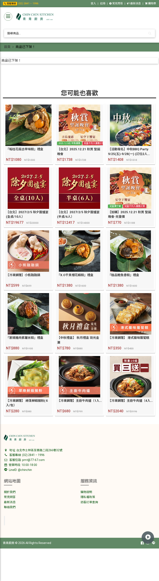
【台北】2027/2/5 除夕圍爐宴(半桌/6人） (78, 214)
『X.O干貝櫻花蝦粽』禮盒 (75, 275)
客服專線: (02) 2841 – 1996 (27, 455)
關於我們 (10, 492)
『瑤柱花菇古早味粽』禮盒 (24, 149)
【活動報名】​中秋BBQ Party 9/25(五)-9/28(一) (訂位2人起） (130, 151)
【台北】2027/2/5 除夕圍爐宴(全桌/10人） (27, 214)
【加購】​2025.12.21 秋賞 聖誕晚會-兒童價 (129, 214)
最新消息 (135, 3)
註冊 (102, 3)
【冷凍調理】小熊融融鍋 (23, 275)
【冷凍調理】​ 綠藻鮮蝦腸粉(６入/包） (27, 403)
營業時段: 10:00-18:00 (22, 465)
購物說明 (86, 492)
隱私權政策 (88, 497)
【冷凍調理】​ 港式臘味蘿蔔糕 (128, 338)
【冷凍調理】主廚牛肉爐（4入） (130, 401)
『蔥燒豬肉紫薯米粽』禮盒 (24, 338)
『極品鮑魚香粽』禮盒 (123, 275)
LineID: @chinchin (20, 470)
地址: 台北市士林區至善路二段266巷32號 (35, 450)
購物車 (151, 3)
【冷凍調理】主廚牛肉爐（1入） (79, 401)
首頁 (7, 47)
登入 (93, 3)
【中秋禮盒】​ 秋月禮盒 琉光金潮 (78, 340)
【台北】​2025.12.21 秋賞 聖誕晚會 (78, 151)
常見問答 (117, 3)
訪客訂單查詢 (89, 502)
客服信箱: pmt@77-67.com (27, 460)
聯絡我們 (10, 507)
